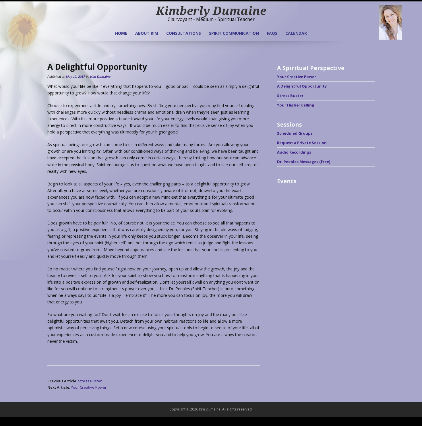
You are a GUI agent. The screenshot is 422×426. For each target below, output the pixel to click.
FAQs (272, 33)
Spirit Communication (234, 33)
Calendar (296, 33)
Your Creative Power (89, 387)
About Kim (146, 33)
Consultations (183, 33)
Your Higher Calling (295, 105)
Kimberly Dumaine (211, 10)
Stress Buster (90, 381)
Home (121, 33)
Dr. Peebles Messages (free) (303, 161)
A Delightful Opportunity (302, 86)
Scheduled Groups (295, 133)
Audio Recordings (294, 152)
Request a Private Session (302, 142)
